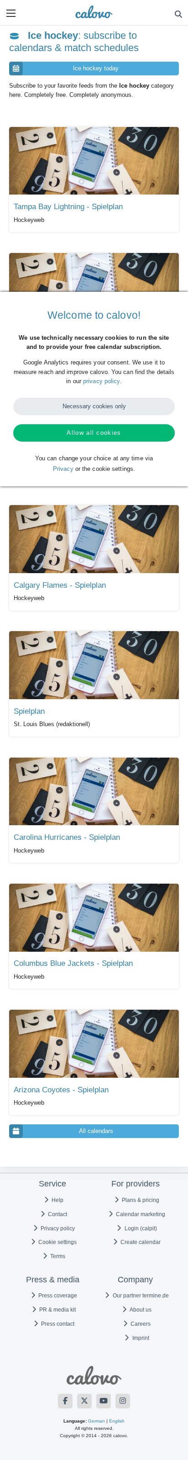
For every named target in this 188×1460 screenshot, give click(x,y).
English (117, 1420)
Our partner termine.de (140, 1295)
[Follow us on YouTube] (103, 1401)
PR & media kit (57, 1310)
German (96, 1420)
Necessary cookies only (94, 406)
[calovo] (93, 12)
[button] (11, 13)
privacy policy (101, 381)
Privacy (63, 469)
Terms (57, 1256)
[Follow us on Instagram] (122, 1401)
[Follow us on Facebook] (65, 1401)
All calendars (96, 1131)
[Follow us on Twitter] (84, 1401)
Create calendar (140, 1242)
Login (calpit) (140, 1228)
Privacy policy (57, 1228)
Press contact (57, 1324)
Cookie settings (57, 1242)
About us (140, 1310)
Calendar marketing (140, 1214)
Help (56, 1200)
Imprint (140, 1338)
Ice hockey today (96, 68)
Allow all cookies (94, 432)
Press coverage (57, 1295)
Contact (57, 1214)
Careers (140, 1324)
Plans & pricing (139, 1200)
